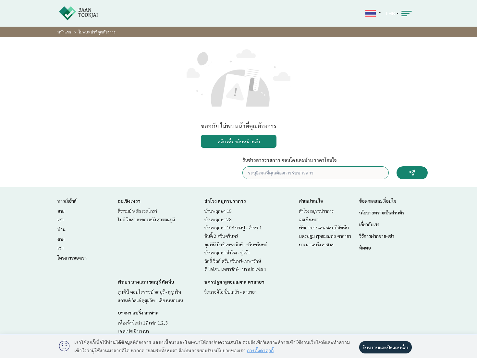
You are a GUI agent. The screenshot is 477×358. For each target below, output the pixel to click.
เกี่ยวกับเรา (369, 224)
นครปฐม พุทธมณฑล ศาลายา (234, 282)
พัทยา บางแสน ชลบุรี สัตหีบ (146, 282)
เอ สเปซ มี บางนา (133, 331)
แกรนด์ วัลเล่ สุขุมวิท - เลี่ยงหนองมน (150, 300)
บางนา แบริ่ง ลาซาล (138, 312)
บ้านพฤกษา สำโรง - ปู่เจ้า (227, 252)
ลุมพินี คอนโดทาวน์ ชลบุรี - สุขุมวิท (149, 292)
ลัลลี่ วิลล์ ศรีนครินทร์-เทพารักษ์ (232, 261)
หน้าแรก (64, 31)
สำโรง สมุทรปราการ (225, 201)
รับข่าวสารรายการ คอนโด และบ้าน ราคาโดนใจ (289, 160)
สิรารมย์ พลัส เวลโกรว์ (137, 211)
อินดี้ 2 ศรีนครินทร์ (221, 236)
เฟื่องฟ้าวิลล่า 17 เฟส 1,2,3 (143, 323)
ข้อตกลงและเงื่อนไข (377, 201)
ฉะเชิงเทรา (129, 201)
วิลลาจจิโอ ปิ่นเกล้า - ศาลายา (230, 292)
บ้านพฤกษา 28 (218, 219)
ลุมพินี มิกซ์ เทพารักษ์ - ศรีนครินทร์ (235, 244)
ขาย (61, 211)
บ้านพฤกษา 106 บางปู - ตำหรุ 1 (233, 227)
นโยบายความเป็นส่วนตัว (381, 212)
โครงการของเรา (72, 258)
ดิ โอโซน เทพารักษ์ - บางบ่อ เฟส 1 (235, 269)
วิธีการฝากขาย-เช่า (376, 236)
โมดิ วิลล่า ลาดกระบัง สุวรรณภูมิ (146, 219)
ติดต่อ (365, 247)
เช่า (60, 219)
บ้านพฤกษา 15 (218, 211)
